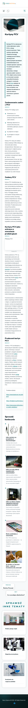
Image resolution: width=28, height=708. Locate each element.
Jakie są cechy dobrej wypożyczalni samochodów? (12, 471)
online (15, 354)
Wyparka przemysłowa (11, 654)
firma (11, 83)
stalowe (15, 366)
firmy (14, 360)
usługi (17, 374)
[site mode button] (8, 10)
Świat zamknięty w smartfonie (12, 534)
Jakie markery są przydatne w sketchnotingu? (11, 439)
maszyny (7, 269)
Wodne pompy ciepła (11, 629)
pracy (16, 277)
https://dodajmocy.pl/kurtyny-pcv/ (15, 401)
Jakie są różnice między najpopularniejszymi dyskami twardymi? (13, 503)
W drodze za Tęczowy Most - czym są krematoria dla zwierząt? (14, 566)
